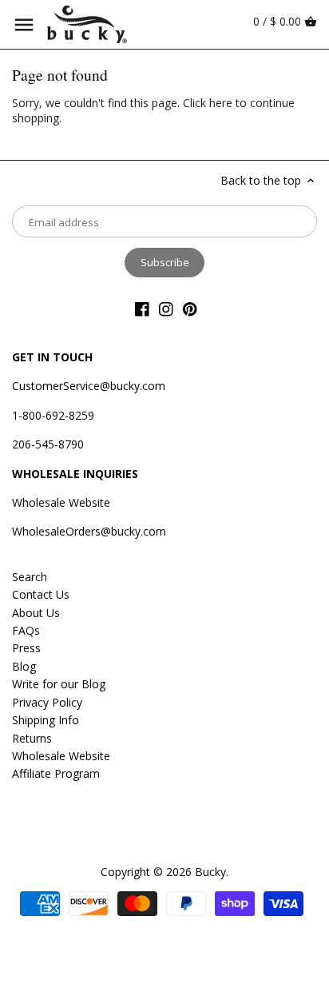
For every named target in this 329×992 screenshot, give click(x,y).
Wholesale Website (61, 502)
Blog (24, 666)
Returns (32, 738)
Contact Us (40, 594)
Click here (207, 102)
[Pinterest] (190, 309)
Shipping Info (45, 719)
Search (29, 576)
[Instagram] (166, 309)
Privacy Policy (47, 702)
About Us (36, 612)
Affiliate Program (56, 773)
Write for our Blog (58, 683)
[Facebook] (142, 309)
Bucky (210, 871)
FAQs (26, 630)
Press (26, 647)
